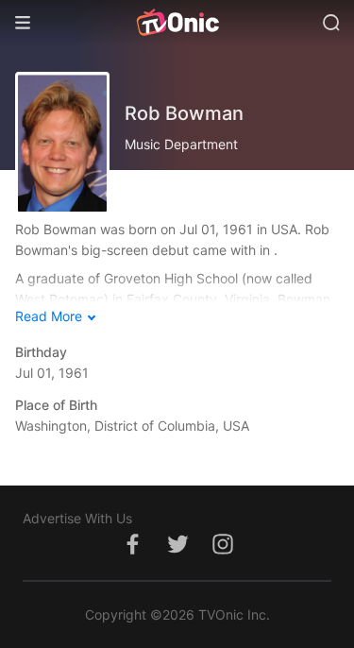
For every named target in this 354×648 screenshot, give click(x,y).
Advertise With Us (77, 518)
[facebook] (132, 554)
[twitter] (177, 554)
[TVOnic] (177, 22)
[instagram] (223, 554)
